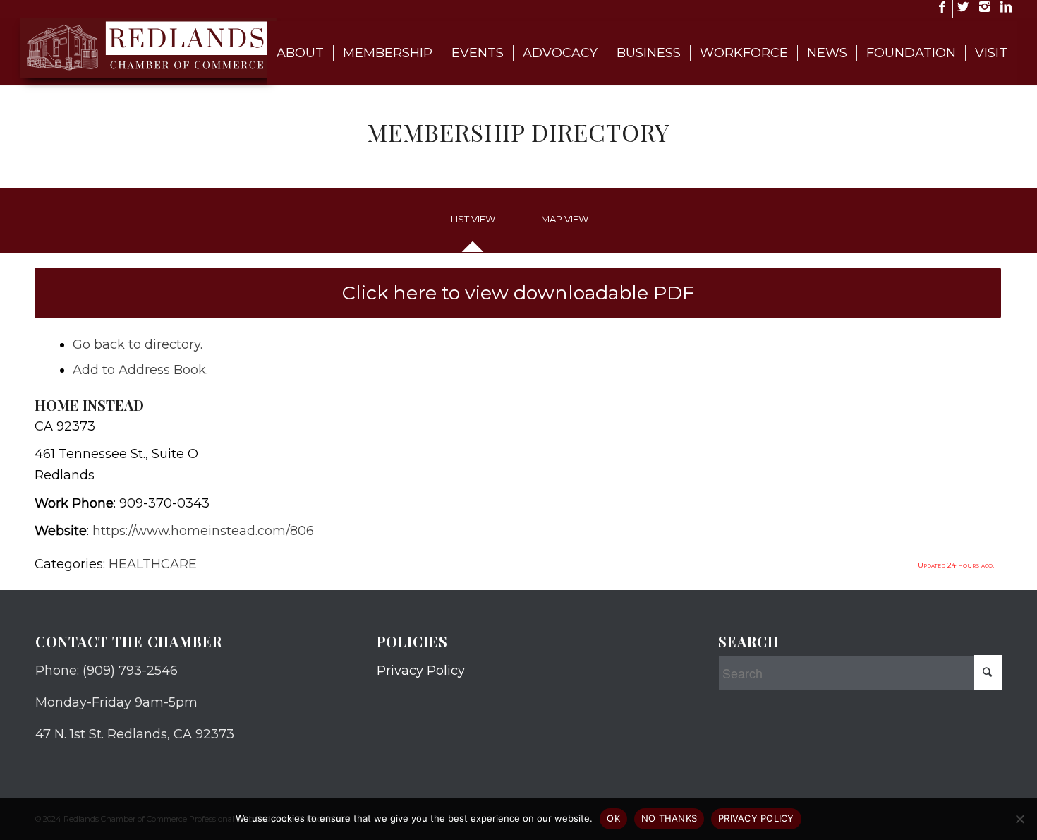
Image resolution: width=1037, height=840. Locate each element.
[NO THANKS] (1019, 819)
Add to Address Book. (140, 370)
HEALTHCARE (153, 564)
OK (613, 818)
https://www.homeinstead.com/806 (203, 531)
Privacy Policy (421, 670)
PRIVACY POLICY (756, 818)
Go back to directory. (137, 344)
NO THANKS (669, 818)
